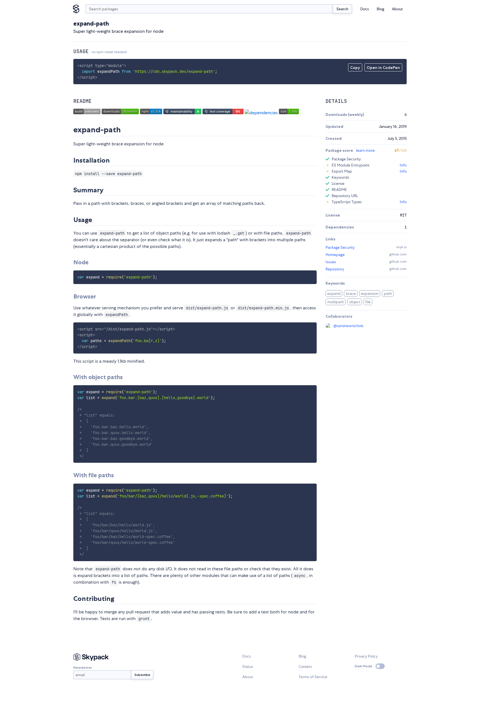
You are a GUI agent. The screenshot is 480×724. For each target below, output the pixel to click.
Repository (335, 269)
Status (247, 666)
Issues (331, 261)
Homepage (335, 254)
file (368, 301)
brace (351, 293)
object (354, 301)
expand (334, 293)
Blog (380, 8)
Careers (305, 666)
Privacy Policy (366, 656)
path (388, 293)
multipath (335, 301)
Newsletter (82, 667)
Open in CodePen (383, 67)
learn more (365, 150)
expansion (370, 293)
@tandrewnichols (348, 325)
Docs (364, 8)
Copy (355, 67)
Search (342, 9)
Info (403, 165)
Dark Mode (363, 666)
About (397, 8)
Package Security (340, 247)
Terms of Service (313, 676)
